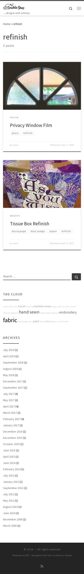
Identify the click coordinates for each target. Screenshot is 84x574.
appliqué (54, 312)
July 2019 (8, 350)
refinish (61, 306)
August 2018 (10, 369)
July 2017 (8, 394)
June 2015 (9, 450)
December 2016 (12, 431)
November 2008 (12, 519)
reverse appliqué (10, 312)
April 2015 (9, 456)
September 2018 (13, 362)
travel (21, 306)
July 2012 (8, 494)
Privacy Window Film (31, 125)
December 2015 (12, 438)
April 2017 (9, 406)
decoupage (45, 312)
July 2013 (8, 475)
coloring (29, 306)
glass (55, 321)
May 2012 (8, 500)
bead (42, 321)
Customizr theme (62, 555)
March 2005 (10, 525)
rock (16, 306)
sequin (6, 306)
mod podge (23, 321)
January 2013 (11, 482)
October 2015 (11, 444)
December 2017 (12, 381)
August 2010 (10, 507)
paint (36, 321)
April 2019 (9, 356)
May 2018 (8, 375)
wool (60, 321)
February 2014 (11, 469)
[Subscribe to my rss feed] (42, 566)
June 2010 (9, 513)
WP (27, 555)
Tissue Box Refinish (29, 223)
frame (65, 321)
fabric (10, 320)
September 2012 (13, 488)
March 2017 (10, 413)
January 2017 (11, 425)
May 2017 (8, 400)
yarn (30, 321)
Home (6, 24)
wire (67, 306)
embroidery (68, 312)
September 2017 (13, 387)
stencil (73, 306)
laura (15, 145)
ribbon (48, 321)
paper (54, 306)
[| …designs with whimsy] (13, 6)
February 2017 (11, 419)
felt (11, 306)
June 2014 (9, 463)
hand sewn (29, 312)
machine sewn (42, 306)
